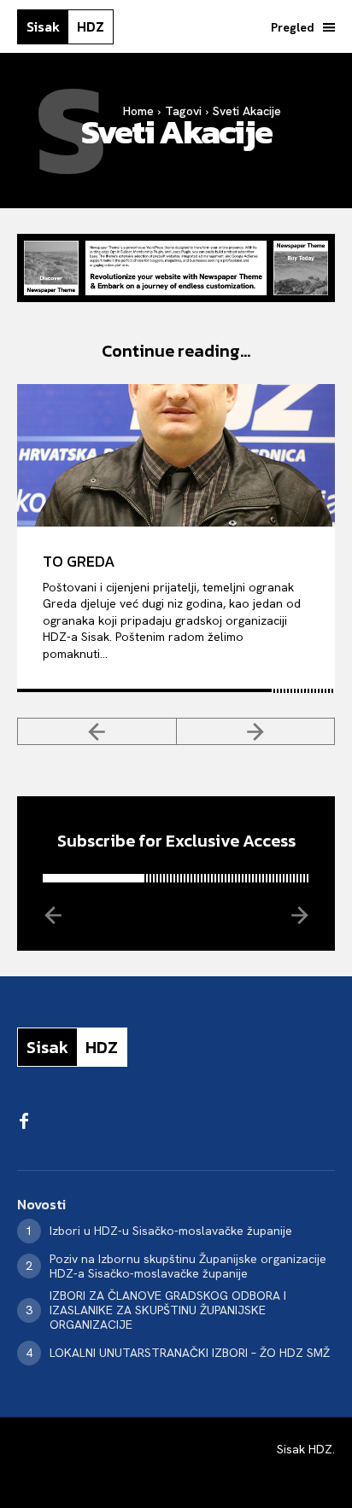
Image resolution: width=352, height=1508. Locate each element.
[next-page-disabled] (256, 731)
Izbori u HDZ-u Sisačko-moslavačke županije (171, 1230)
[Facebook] (24, 1122)
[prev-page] (97, 731)
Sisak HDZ (304, 1449)
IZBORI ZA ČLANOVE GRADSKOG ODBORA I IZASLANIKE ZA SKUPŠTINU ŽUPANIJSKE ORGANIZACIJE (168, 1310)
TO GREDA (79, 561)
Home (138, 111)
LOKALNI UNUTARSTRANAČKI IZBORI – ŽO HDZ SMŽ (190, 1352)
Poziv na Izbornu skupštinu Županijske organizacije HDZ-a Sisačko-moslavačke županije (188, 1266)
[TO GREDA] (176, 455)
